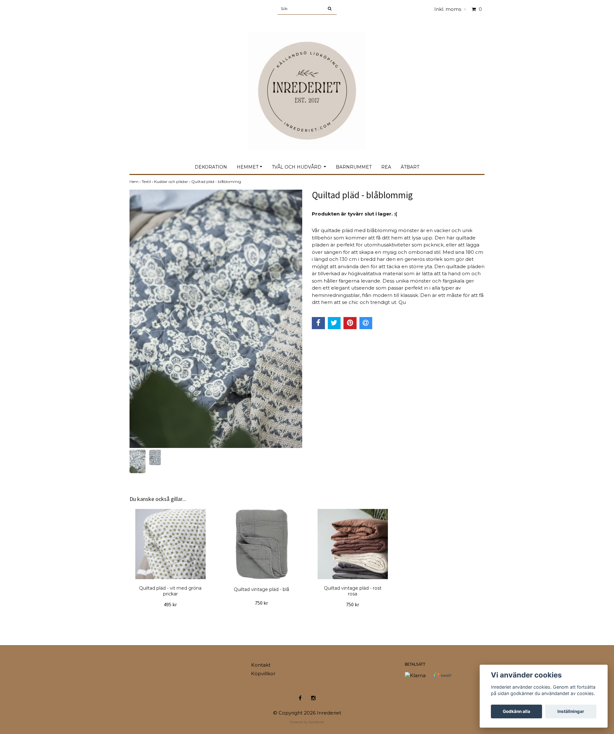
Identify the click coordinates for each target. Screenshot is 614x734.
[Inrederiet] (307, 84)
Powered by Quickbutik (307, 722)
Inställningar (570, 711)
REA (386, 167)
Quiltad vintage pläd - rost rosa (353, 591)
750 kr (261, 603)
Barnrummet (354, 167)
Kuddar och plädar (172, 181)
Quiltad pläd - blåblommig (216, 181)
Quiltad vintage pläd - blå (261, 589)
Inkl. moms (450, 9)
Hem (136, 181)
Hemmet (247, 167)
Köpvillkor (263, 673)
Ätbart (410, 167)
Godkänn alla (516, 711)
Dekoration (211, 167)
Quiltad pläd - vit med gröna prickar (170, 591)
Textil (148, 181)
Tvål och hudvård (297, 167)
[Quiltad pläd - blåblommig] (216, 319)
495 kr (170, 604)
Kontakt (261, 665)
